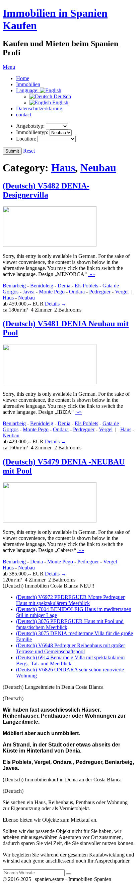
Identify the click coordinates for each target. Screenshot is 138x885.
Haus (63, 168)
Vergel (122, 291)
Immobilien (28, 84)
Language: (28, 90)
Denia (64, 285)
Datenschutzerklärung (39, 108)
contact (23, 114)
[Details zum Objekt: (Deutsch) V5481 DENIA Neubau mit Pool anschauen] (49, 382)
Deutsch (61, 96)
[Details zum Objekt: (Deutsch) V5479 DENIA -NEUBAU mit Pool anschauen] (49, 520)
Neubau (98, 168)
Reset (29, 151)
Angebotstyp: (30, 126)
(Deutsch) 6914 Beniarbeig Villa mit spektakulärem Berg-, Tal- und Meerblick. (70, 660)
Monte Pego (52, 291)
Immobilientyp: (32, 132)
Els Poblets (86, 285)
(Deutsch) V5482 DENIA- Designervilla (46, 190)
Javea (28, 291)
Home (22, 78)
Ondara (77, 291)
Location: (26, 139)
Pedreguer (100, 291)
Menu (9, 67)
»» (91, 274)
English (59, 102)
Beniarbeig (14, 285)
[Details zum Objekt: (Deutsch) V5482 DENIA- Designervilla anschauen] (49, 244)
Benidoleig (41, 285)
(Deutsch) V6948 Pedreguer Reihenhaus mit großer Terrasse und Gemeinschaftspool (70, 648)
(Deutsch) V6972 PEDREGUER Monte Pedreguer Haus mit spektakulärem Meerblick (70, 600)
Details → (55, 304)
